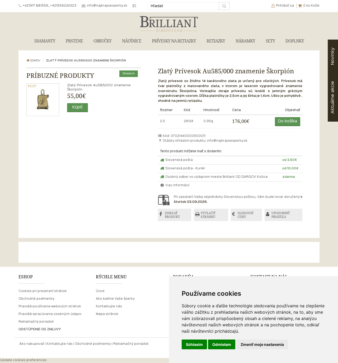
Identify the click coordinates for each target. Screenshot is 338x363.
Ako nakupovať (31, 344)
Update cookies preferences (23, 360)
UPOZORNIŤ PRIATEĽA (280, 215)
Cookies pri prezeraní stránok (42, 291)
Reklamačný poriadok (36, 322)
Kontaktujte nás (109, 306)
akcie (333, 97)
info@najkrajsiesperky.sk (227, 141)
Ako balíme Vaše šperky (115, 299)
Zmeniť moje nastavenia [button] (262, 344)
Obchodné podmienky (36, 299)
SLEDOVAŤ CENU (245, 215)
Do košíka (287, 121)
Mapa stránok (107, 314)
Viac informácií (177, 185)
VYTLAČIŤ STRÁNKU (208, 215)
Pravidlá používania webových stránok (49, 306)
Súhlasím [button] (194, 344)
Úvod (100, 291)
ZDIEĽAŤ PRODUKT (172, 215)
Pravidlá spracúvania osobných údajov (50, 314)
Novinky (333, 56)
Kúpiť (77, 107)
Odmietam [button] (221, 344)
